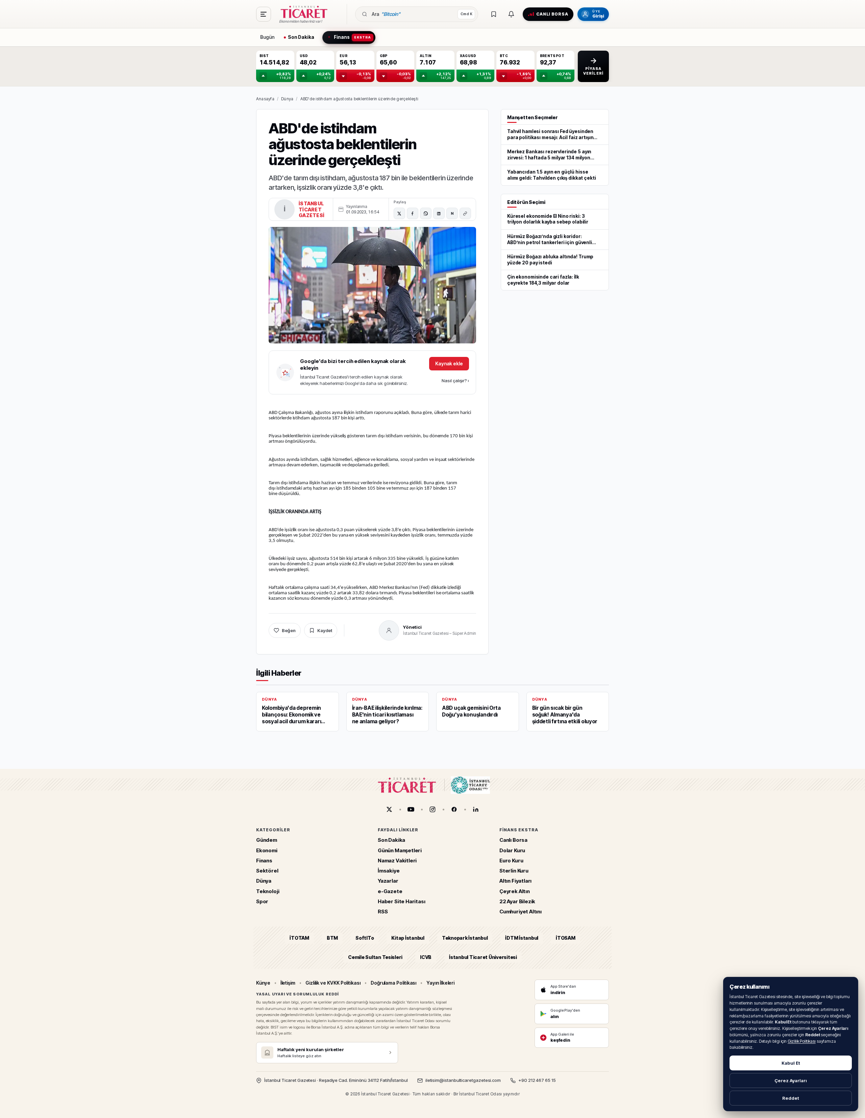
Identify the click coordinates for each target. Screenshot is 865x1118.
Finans (264, 860)
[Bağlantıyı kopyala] (465, 213)
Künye (263, 983)
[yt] (410, 809)
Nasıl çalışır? (455, 380)
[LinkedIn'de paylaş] (439, 213)
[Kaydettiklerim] (493, 14)
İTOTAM (299, 938)
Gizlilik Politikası (802, 1041)
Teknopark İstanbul (465, 938)
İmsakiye (389, 870)
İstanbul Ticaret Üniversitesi (483, 957)
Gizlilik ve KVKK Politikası (333, 983)
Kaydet (324, 630)
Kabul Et (791, 1063)
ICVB (425, 957)
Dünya (287, 98)
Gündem (266, 840)
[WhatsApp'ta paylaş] (425, 213)
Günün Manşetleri (400, 850)
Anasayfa (265, 98)
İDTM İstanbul (521, 938)
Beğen (289, 630)
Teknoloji (267, 891)
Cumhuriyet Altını (520, 911)
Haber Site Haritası (401, 901)
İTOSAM (565, 938)
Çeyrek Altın (514, 891)
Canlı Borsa (513, 840)
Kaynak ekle (449, 363)
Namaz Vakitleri (397, 860)
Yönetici (412, 627)
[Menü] (263, 14)
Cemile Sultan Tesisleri (375, 957)
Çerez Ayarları (790, 1080)
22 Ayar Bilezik (517, 901)
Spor (262, 901)
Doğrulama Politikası (394, 983)
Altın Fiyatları (515, 881)
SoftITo (364, 938)
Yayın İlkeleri (440, 983)
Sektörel (267, 870)
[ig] (432, 809)
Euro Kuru (511, 860)
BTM (332, 938)
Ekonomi (266, 850)
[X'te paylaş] (399, 213)
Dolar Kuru (512, 850)
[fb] (454, 809)
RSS (383, 911)
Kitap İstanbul (407, 938)
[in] (475, 809)
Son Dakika (391, 840)
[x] (389, 809)
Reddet (790, 1098)
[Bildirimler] (511, 14)
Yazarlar (388, 881)
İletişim (287, 983)
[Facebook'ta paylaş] (412, 213)
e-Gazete (390, 891)
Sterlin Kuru (513, 870)
